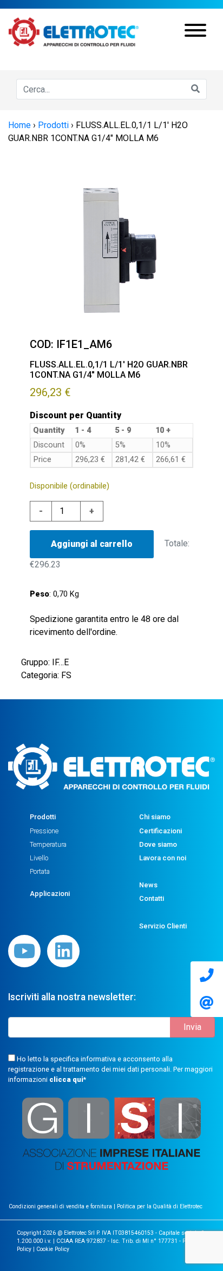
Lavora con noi (162, 858)
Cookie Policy (52, 1249)
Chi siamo (154, 817)
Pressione (44, 831)
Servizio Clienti (163, 926)
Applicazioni (50, 893)
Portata (40, 871)
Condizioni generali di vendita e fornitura (61, 1206)
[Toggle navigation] (195, 32)
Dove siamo (158, 844)
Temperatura (48, 844)
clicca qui (66, 1079)
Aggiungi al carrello (92, 544)
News (148, 885)
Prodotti (43, 817)
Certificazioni (160, 831)
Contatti (151, 898)
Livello (39, 858)
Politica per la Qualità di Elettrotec (159, 1206)
